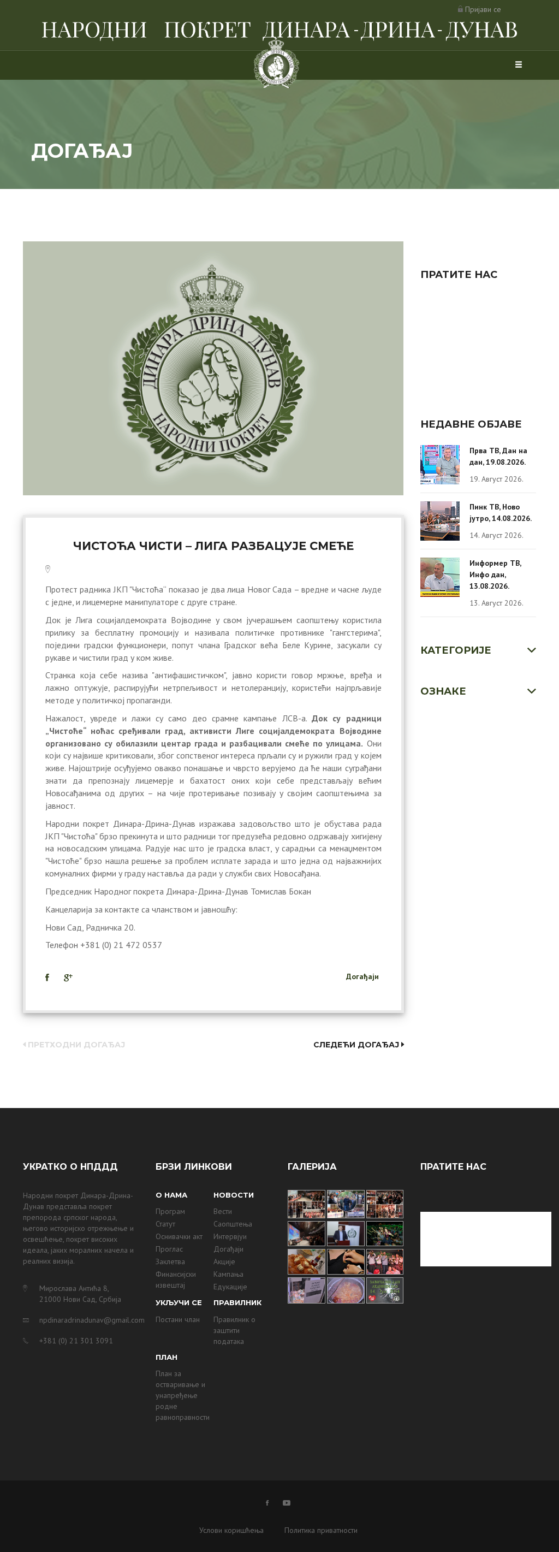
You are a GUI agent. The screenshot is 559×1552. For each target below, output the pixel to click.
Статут (165, 1224)
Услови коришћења (231, 1530)
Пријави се (483, 9)
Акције (224, 1261)
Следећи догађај (357, 1045)
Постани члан (178, 1319)
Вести (222, 1211)
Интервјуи (230, 1236)
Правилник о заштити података (234, 1330)
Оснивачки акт (179, 1236)
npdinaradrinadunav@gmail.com (89, 1320)
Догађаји (362, 976)
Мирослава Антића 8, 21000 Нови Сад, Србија (80, 1293)
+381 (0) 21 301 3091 (76, 1341)
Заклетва (170, 1261)
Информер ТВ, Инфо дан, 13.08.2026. (495, 574)
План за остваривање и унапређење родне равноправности (183, 1395)
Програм (170, 1211)
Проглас (169, 1249)
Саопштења (232, 1224)
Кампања (228, 1274)
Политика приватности (321, 1530)
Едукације (230, 1287)
